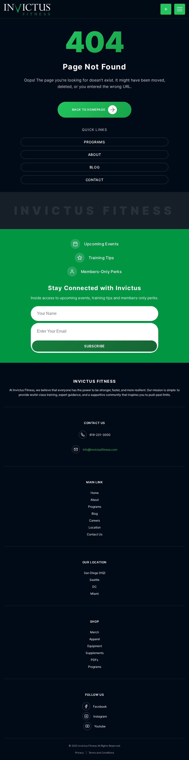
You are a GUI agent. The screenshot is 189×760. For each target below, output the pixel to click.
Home (95, 493)
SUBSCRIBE (94, 346)
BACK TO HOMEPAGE (88, 109)
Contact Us (94, 534)
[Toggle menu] (179, 9)
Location (95, 527)
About (94, 154)
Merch (94, 632)
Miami (94, 593)
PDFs (94, 660)
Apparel (94, 639)
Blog (95, 167)
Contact (95, 180)
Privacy (79, 752)
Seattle (94, 580)
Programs (94, 142)
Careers (94, 520)
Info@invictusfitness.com (100, 449)
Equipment (94, 646)
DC (94, 587)
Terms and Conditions (101, 752)
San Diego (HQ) (94, 573)
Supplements (95, 653)
